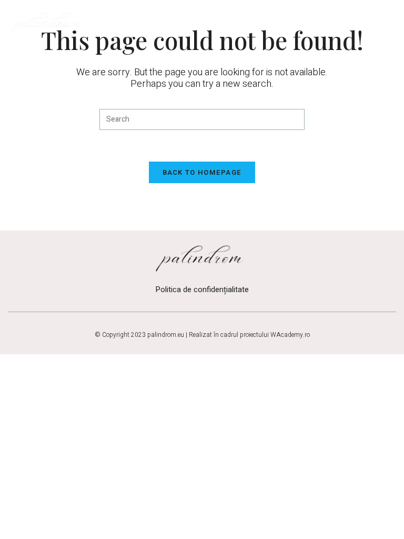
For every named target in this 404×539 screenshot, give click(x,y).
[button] (383, 22)
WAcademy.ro (290, 335)
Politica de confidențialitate (202, 289)
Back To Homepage (202, 172)
